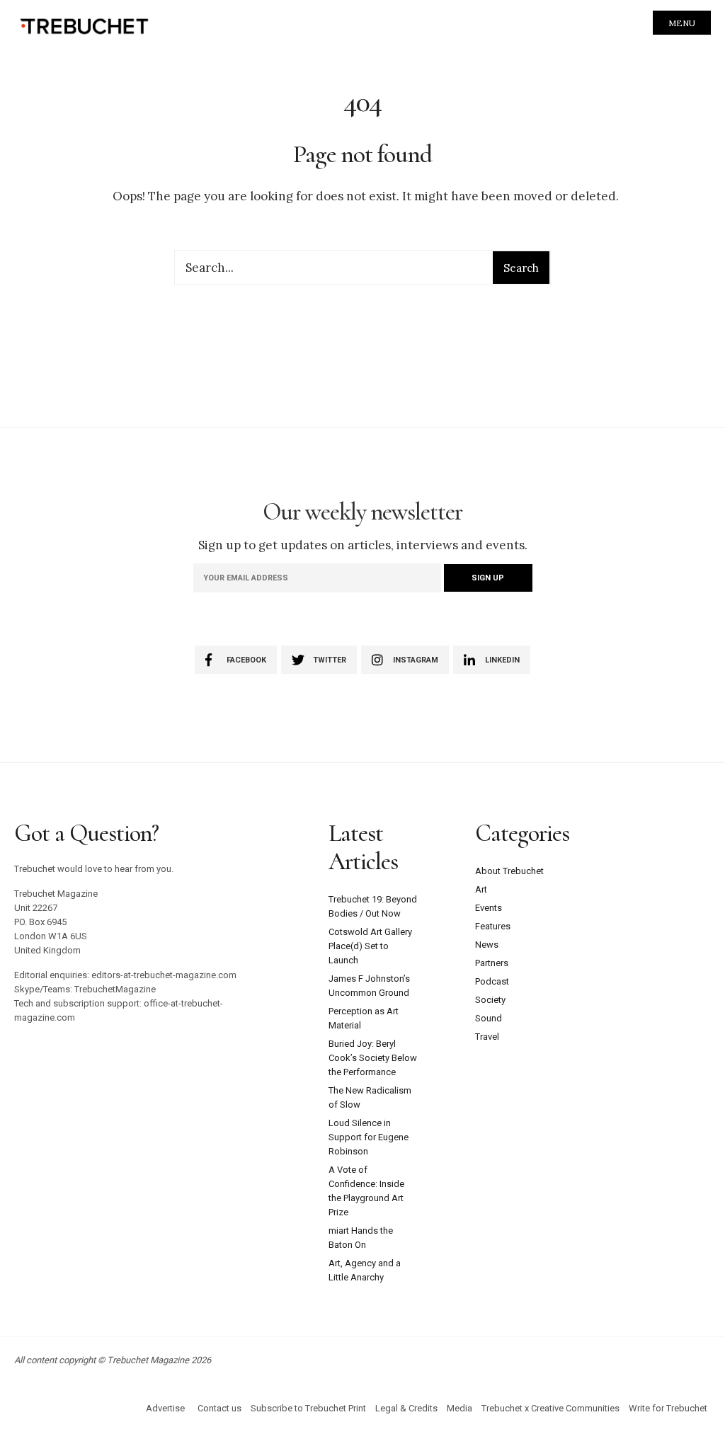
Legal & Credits (406, 1408)
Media (459, 1408)
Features (492, 926)
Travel (487, 1036)
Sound (488, 1018)
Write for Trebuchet (668, 1408)
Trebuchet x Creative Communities (550, 1408)
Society (490, 999)
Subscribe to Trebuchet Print (308, 1408)
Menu (681, 23)
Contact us (219, 1408)
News (486, 944)
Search (521, 268)
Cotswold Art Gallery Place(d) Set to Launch (370, 946)
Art (481, 889)
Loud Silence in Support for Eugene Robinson (369, 1137)
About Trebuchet (509, 871)
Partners (491, 963)
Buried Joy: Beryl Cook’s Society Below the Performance (373, 1057)
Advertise (165, 1408)
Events (488, 907)
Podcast (492, 981)
